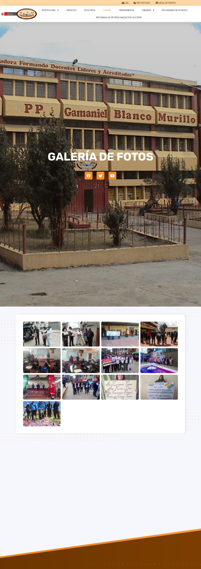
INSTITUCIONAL (49, 10)
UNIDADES (146, 10)
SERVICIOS (71, 10)
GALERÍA (107, 10)
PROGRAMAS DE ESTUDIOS (174, 10)
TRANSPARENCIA (126, 10)
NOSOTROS (89, 10)
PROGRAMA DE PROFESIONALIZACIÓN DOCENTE (118, 17)
